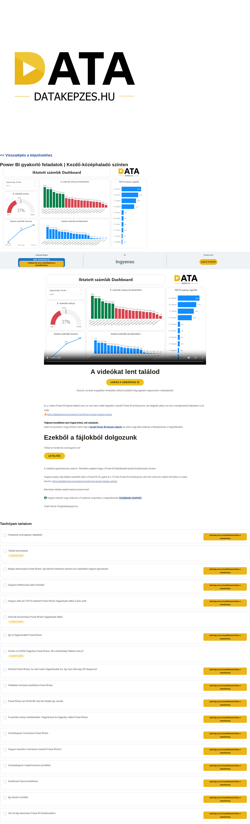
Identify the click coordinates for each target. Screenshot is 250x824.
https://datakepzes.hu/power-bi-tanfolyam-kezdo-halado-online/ (79, 414)
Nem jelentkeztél (41, 260)
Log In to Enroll (208, 262)
